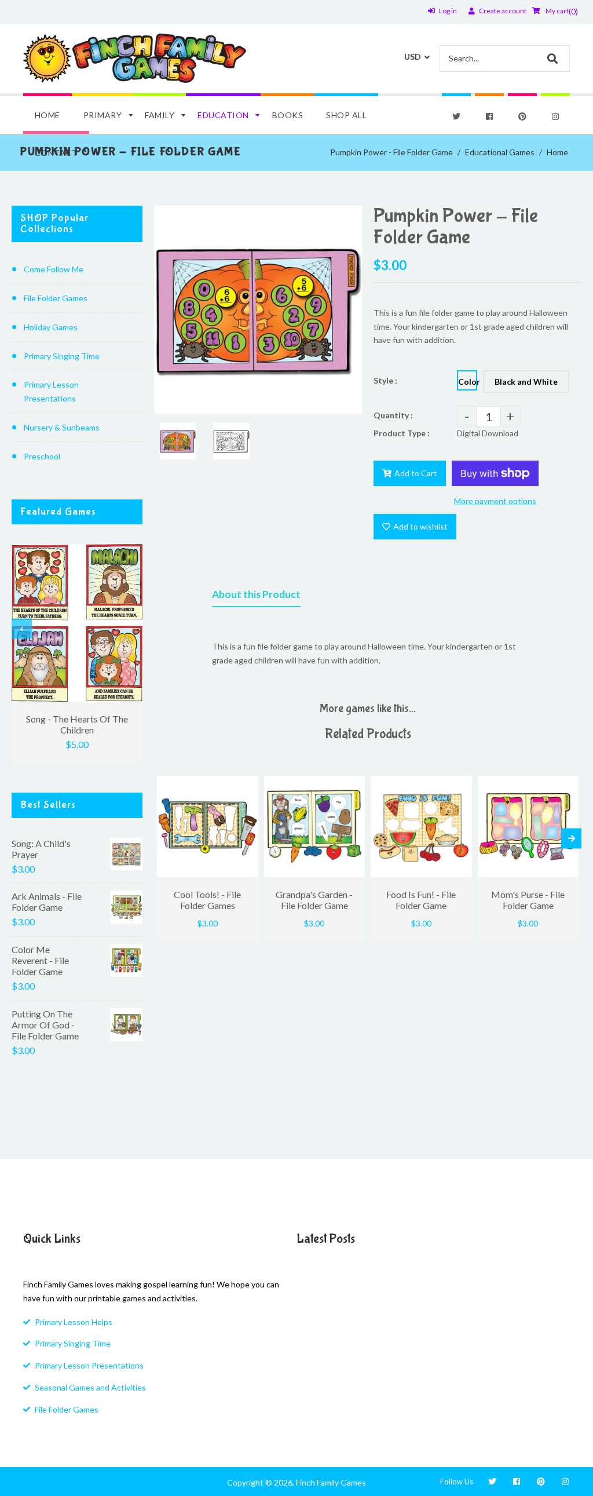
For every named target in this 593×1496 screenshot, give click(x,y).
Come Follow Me (53, 269)
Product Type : (402, 433)
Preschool (42, 456)
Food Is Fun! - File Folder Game (421, 900)
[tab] (256, 597)
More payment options (495, 501)
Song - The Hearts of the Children (77, 724)
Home (557, 152)
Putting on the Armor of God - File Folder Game (45, 1024)
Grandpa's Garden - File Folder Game (314, 900)
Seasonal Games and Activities (90, 1387)
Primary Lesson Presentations (51, 391)
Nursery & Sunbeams (62, 427)
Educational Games (500, 152)
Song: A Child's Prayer (41, 849)
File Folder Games (55, 298)
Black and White (526, 381)
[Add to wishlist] (246, 784)
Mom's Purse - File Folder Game (528, 900)
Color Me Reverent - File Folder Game (40, 960)
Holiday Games (51, 327)
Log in (448, 10)
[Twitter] (456, 116)
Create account (502, 10)
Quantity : (393, 415)
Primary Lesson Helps (73, 1322)
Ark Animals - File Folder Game (47, 902)
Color (467, 381)
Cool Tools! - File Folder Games (207, 900)
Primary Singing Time (62, 356)
